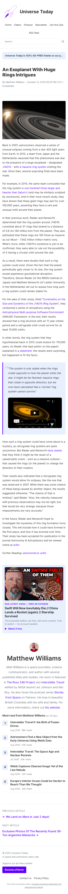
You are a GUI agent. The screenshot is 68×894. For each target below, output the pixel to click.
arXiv (16, 544)
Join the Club (56, 24)
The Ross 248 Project (21, 682)
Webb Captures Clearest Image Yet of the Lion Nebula (36, 768)
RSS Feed (34, 32)
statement (26, 350)
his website (52, 707)
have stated (55, 450)
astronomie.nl (31, 553)
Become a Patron (14, 869)
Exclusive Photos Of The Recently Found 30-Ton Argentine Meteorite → (32, 833)
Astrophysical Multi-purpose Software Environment (33, 312)
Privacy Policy (41, 878)
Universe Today (36, 11)
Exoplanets (8, 86)
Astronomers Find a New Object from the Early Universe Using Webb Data (36, 738)
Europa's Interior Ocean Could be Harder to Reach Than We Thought (37, 782)
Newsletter (41, 24)
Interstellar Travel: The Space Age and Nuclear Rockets (34, 753)
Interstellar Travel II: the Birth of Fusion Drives (34, 724)
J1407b (6, 166)
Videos (17, 24)
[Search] (63, 41)
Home (8, 24)
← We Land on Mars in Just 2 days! (25, 816)
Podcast (28, 24)
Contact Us (25, 878)
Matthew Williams (15, 82)
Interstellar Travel (52, 682)
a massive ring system (33, 166)
